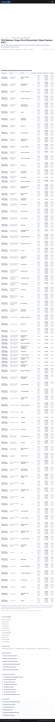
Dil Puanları (31, 49)
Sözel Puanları (25, 49)
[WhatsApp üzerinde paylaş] (51, 49)
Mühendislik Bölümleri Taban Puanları (8, 648)
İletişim (46, 720)
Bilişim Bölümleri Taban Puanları (20, 648)
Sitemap (50, 720)
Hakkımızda (42, 720)
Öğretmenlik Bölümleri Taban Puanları (43, 648)
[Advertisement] (27, 11)
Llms (53, 720)
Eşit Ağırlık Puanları (18, 49)
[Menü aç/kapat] (52, 2)
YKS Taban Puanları (7, 37)
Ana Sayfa (2, 37)
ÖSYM (33, 610)
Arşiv (38, 720)
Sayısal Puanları (11, 49)
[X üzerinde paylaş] (47, 49)
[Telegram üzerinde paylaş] (53, 49)
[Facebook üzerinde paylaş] (49, 49)
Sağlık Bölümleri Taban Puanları (31, 648)
